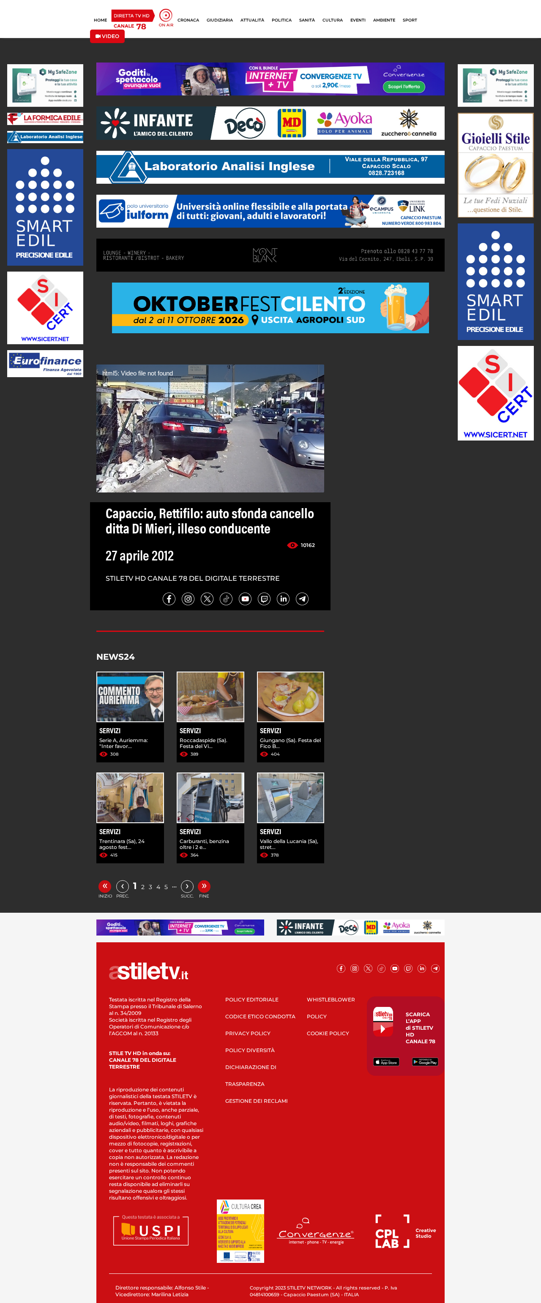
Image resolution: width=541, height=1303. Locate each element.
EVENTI (358, 20)
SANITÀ (307, 20)
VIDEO (110, 36)
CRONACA (188, 20)
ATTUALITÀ (252, 20)
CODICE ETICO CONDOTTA (260, 1016)
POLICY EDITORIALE (252, 999)
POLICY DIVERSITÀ (250, 1050)
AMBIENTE (384, 20)
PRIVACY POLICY (247, 1033)
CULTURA (332, 20)
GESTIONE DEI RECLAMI (256, 1101)
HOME (100, 20)
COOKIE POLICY (328, 1033)
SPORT (410, 20)
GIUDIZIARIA (220, 20)
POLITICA (282, 20)
